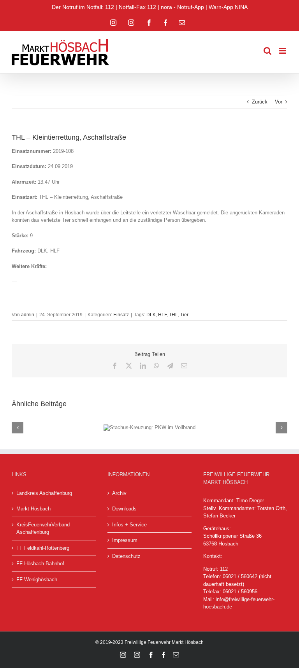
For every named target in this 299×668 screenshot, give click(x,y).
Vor (278, 102)
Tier (184, 314)
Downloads (124, 509)
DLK (151, 314)
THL (173, 314)
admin (27, 314)
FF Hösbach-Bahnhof (40, 563)
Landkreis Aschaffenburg (44, 493)
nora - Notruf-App (182, 7)
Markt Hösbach (33, 509)
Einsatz (121, 314)
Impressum (124, 540)
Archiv (119, 493)
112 (224, 569)
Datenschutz (126, 556)
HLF (162, 314)
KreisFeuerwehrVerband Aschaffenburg (43, 528)
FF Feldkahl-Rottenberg (42, 548)
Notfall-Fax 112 (137, 7)
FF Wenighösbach (36, 579)
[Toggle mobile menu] (283, 51)
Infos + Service (129, 525)
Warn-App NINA (228, 7)
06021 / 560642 (240, 576)
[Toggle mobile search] (267, 51)
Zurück (259, 102)
